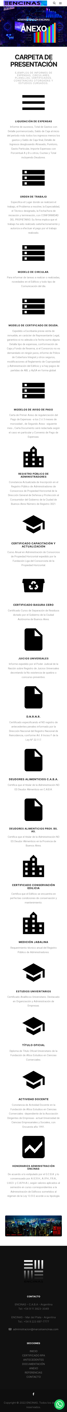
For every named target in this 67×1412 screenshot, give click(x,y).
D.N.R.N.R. (33, 716)
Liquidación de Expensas (33, 121)
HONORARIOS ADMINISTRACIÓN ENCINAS (33, 1167)
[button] (59, 1404)
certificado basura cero (33, 604)
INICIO (33, 1351)
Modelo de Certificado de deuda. (34, 325)
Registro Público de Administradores (33, 475)
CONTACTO (33, 1376)
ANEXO (33, 1368)
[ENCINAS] (25, 3)
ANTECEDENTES (33, 1359)
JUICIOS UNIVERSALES (33, 658)
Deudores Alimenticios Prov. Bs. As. (33, 830)
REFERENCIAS (33, 1372)
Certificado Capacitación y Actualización (33, 545)
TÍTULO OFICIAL (33, 1045)
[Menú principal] (60, 3)
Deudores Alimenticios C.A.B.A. (33, 779)
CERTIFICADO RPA (33, 1355)
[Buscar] (54, 3)
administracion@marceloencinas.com (35, 1329)
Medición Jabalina (33, 942)
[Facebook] (33, 1394)
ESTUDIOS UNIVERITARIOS (33, 991)
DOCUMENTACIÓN (33, 1364)
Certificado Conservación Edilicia (33, 886)
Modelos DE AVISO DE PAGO (33, 409)
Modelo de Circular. (33, 271)
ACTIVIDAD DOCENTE (34, 1099)
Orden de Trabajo (33, 196)
